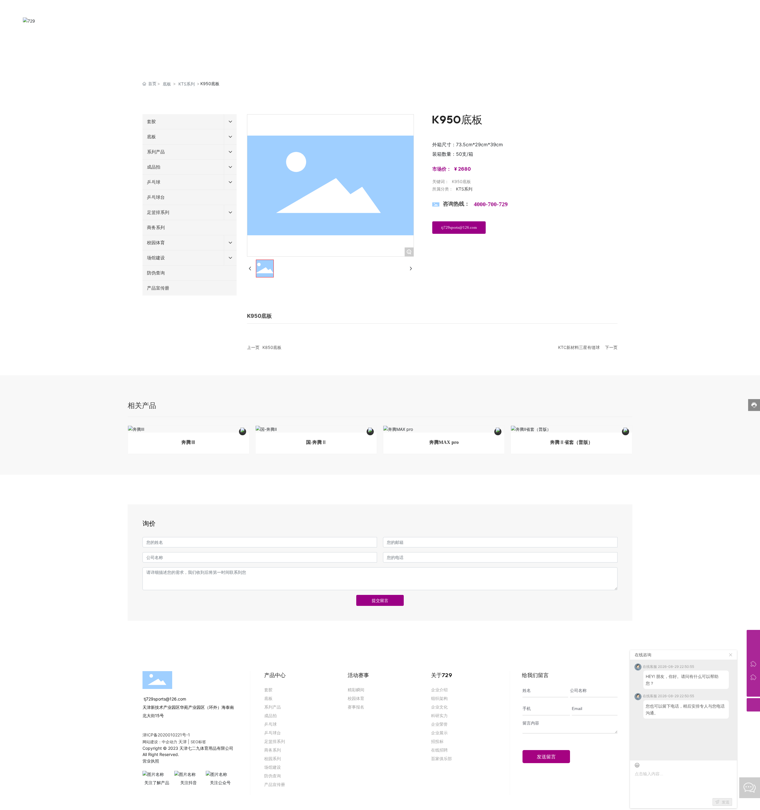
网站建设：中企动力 (159, 741)
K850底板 (271, 347)
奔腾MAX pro (444, 442)
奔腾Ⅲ (188, 442)
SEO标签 (198, 741)
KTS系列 (186, 83)
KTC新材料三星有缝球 (579, 347)
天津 (182, 741)
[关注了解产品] (753, 663)
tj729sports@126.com (164, 698)
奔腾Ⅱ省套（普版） (571, 442)
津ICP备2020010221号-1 (166, 734)
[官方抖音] (753, 676)
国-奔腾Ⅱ (316, 442)
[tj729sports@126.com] (753, 650)
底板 (167, 83)
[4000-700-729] (753, 636)
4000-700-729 (491, 204)
